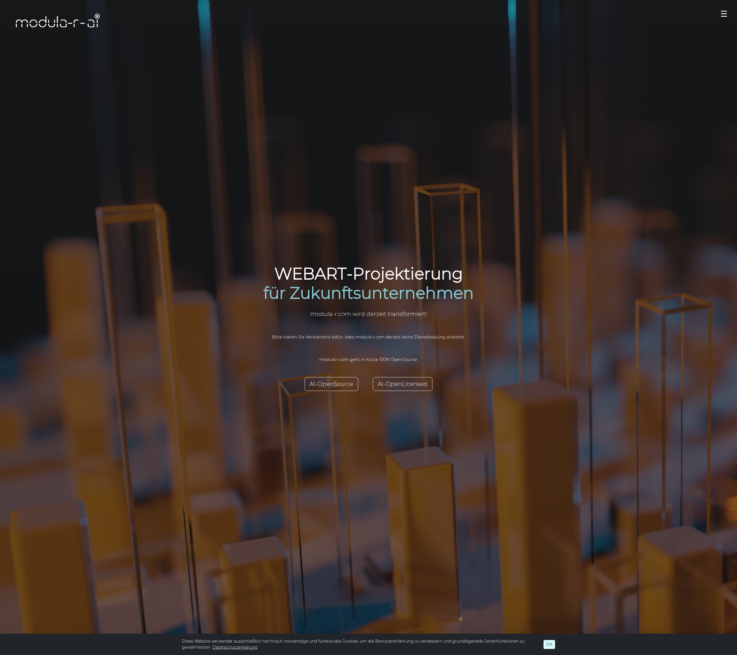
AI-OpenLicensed (403, 384)
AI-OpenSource (331, 384)
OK (549, 644)
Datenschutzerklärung (235, 647)
